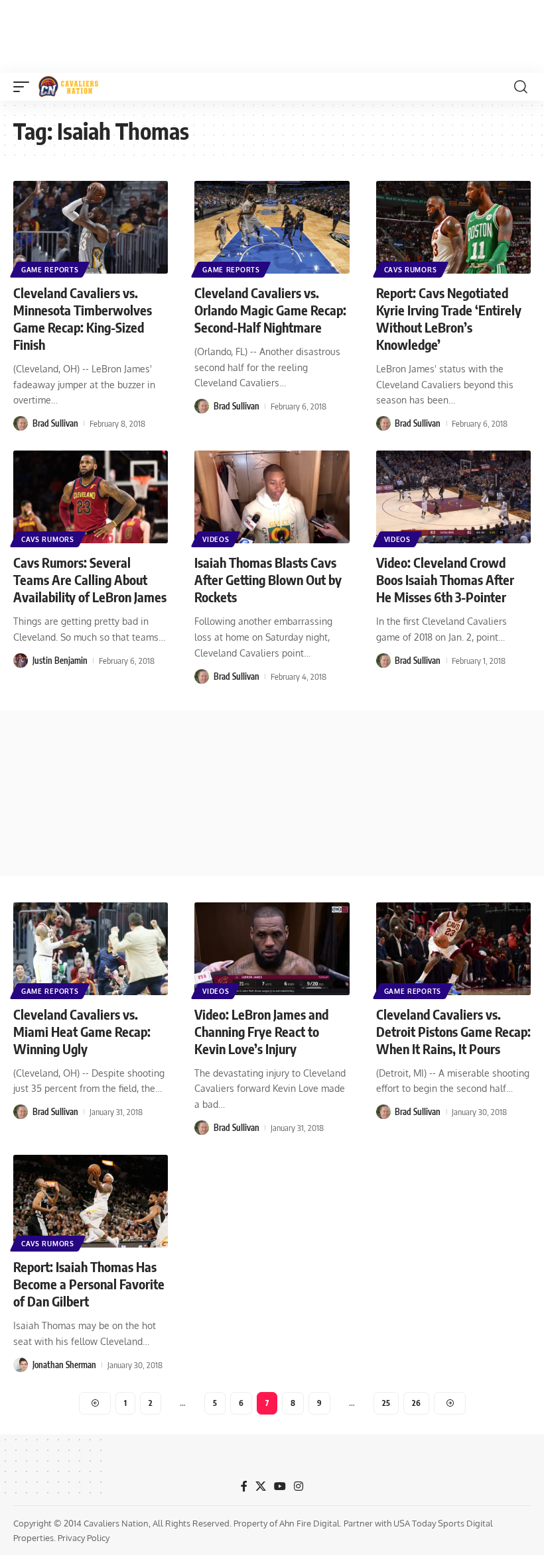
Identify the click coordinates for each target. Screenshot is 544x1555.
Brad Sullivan (55, 423)
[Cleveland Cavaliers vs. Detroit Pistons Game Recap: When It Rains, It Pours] (453, 948)
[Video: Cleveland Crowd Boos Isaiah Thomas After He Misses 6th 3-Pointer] (453, 497)
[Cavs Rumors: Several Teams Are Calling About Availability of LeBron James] (90, 497)
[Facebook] (244, 1486)
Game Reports (49, 270)
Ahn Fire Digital (309, 1523)
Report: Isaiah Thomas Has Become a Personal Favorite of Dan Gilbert (89, 1283)
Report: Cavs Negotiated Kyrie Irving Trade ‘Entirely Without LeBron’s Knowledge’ (448, 318)
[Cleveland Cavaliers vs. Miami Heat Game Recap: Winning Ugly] (90, 948)
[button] (24, 87)
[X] (260, 1486)
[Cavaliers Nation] (68, 87)
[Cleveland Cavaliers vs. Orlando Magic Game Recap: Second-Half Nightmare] (271, 227)
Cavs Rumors (410, 270)
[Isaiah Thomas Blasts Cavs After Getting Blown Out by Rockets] (271, 497)
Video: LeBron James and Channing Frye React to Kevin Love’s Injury (261, 1031)
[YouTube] (280, 1486)
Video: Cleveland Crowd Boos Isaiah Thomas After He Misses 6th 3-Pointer (445, 579)
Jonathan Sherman (64, 1365)
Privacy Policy (83, 1537)
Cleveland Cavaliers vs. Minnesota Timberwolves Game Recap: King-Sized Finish (82, 318)
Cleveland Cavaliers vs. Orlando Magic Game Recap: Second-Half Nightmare (270, 309)
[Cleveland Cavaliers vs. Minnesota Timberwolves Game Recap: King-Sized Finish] (90, 227)
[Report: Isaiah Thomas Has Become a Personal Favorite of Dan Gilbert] (90, 1201)
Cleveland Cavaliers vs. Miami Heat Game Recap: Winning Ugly (82, 1031)
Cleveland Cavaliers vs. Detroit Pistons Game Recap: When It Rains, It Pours (453, 1031)
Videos (215, 539)
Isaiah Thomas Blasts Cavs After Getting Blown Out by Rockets (268, 579)
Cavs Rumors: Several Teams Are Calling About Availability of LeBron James (90, 579)
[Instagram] (298, 1486)
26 (416, 1403)
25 (386, 1403)
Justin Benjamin (60, 660)
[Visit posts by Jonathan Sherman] (20, 1365)
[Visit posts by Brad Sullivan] (20, 423)
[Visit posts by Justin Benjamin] (20, 660)
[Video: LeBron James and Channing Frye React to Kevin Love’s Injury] (271, 948)
